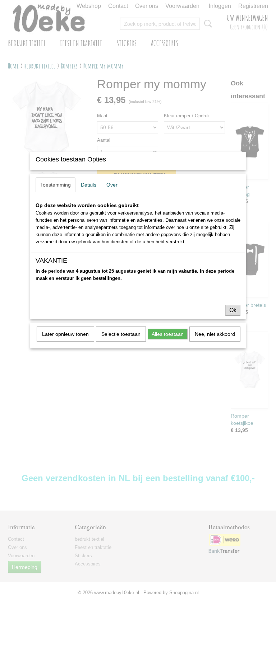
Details (88, 185)
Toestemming (55, 185)
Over (112, 185)
